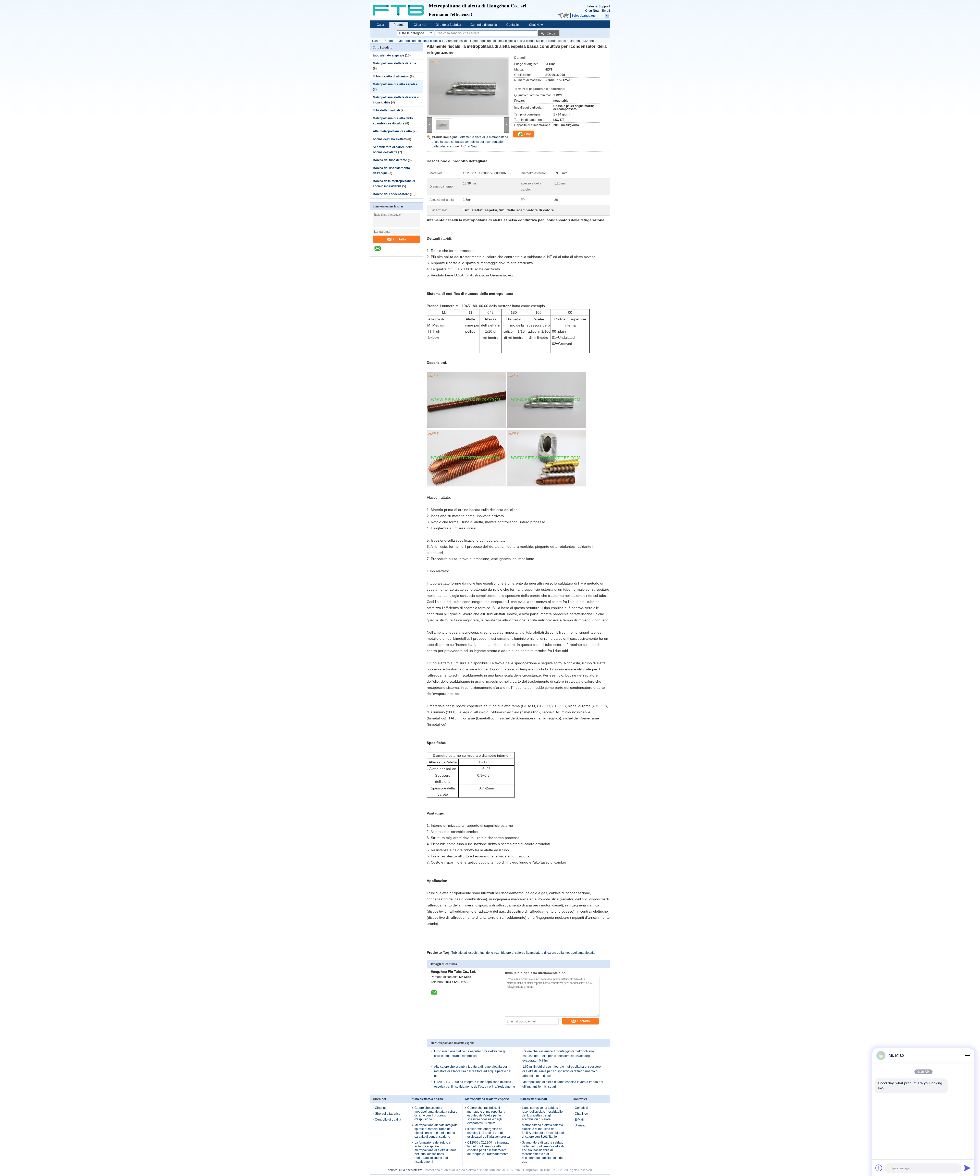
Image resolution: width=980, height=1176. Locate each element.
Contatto (399, 239)
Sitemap (580, 1125)
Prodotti (399, 25)
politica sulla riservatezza (405, 1170)
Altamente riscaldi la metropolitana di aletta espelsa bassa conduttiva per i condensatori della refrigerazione (470, 141)
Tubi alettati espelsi (464, 952)
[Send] (967, 1167)
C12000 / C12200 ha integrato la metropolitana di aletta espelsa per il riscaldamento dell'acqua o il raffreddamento (488, 1148)
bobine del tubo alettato (390, 139)
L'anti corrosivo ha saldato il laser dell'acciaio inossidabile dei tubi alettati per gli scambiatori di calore (542, 1113)
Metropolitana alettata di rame (394, 63)
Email (606, 11)
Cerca (551, 33)
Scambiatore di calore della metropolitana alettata (560, 952)
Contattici (512, 25)
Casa (380, 25)
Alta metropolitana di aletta (392, 131)
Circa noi (420, 25)
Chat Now (592, 11)
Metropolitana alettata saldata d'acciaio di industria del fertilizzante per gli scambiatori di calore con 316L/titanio (543, 1130)
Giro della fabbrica (448, 25)
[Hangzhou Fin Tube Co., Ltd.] (399, 10)
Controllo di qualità (484, 25)
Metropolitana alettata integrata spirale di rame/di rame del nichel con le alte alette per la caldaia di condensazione (436, 1130)
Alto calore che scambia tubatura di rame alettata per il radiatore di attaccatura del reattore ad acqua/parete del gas (472, 1071)
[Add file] (879, 1167)
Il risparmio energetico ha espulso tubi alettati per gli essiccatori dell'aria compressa (488, 1132)
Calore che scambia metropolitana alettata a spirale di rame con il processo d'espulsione (435, 1113)
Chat (527, 134)
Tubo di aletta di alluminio (391, 76)
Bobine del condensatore (391, 194)
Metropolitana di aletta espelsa (419, 41)
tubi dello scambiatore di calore (502, 952)
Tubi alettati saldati (386, 110)
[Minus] (967, 1055)
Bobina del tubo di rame (390, 160)
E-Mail (579, 1119)
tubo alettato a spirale (388, 55)
